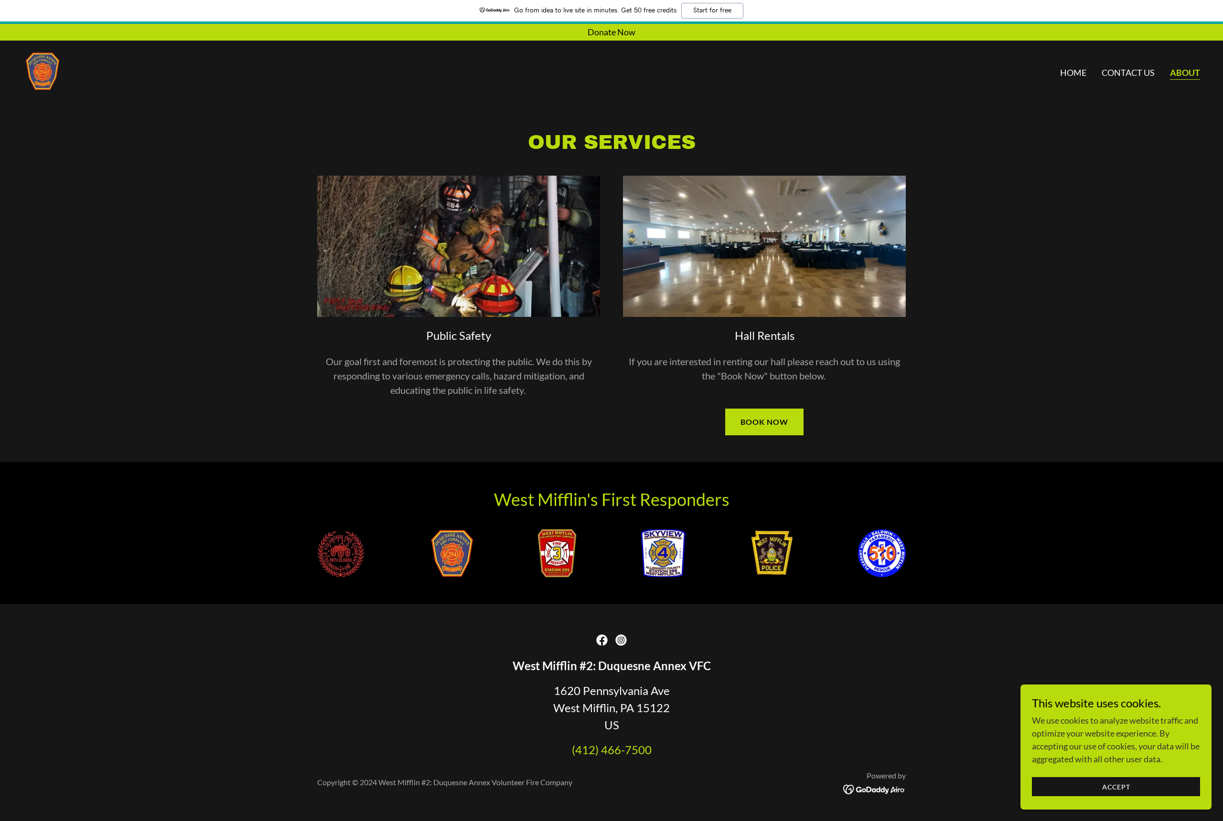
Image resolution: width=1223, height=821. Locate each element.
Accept (1116, 787)
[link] (42, 70)
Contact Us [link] (1128, 72)
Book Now (764, 421)
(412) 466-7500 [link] (612, 750)
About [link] (1185, 72)
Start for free (712, 10)
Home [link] (1073, 72)
